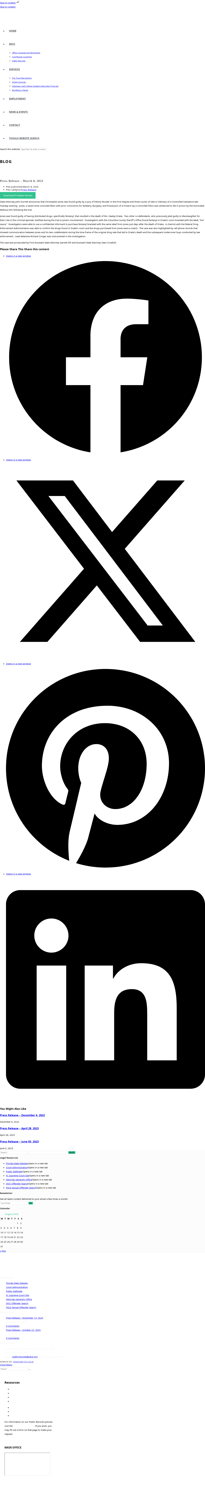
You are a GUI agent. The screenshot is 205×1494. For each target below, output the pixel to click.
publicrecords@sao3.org (25, 1356)
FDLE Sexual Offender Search (21, 1187)
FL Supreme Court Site (17, 1175)
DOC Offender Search (17, 1183)
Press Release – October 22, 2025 (23, 1329)
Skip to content (8, 2)
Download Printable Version (17, 195)
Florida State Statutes (17, 1163)
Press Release (28, 189)
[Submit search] (29, 1369)
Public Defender (14, 1171)
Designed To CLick (23, 1362)
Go (30, 1203)
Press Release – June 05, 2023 (19, 1141)
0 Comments (12, 1325)
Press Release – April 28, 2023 (19, 1128)
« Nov (3, 1250)
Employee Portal (13, 1481)
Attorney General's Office (19, 1179)
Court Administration (17, 1167)
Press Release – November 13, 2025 (24, 1317)
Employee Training (14, 1485)
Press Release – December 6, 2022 (22, 1115)
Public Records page (23, 1425)
